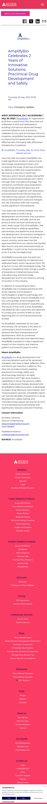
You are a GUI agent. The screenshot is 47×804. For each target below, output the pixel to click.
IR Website (22, 549)
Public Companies (23, 474)
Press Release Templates (23, 673)
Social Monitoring (23, 524)
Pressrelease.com (23, 750)
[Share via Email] (44, 21)
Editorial (23, 779)
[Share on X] (31, 21)
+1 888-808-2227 (23, 769)
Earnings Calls (22, 556)
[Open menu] (42, 4)
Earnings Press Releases (23, 560)
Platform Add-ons (23, 622)
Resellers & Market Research (22, 488)
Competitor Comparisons (23, 644)
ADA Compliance (22, 553)
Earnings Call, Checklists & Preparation (22, 651)
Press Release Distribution (22, 506)
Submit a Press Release (22, 604)
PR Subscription (22, 600)
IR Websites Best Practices (22, 648)
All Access (23, 582)
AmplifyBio (22, 118)
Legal (23, 484)
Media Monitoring (23, 517)
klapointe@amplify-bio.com (15, 423)
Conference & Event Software (22, 585)
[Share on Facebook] (25, 21)
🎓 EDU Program (23, 680)
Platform (22, 699)
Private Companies (22, 477)
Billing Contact (22, 782)
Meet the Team (23, 721)
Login (23, 765)
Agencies (22, 481)
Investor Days (22, 563)
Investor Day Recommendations (22, 658)
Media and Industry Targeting (22, 520)
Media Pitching (23, 513)
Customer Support (23, 776)
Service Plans (22, 619)
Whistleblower (22, 567)
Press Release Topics (22, 638)
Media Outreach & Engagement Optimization (22, 641)
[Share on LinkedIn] (38, 21)
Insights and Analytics (22, 527)
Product (23, 695)
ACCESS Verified (22, 531)
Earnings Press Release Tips (22, 655)
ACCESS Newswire (22, 743)
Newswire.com (23, 747)
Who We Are (23, 718)
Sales (23, 772)
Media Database (22, 510)
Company (23, 702)
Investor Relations (23, 724)
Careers (23, 728)
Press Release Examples (23, 677)
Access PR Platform (23, 503)
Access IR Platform (22, 546)
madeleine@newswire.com (15, 434)
